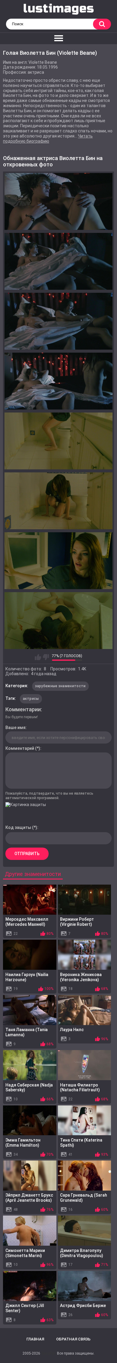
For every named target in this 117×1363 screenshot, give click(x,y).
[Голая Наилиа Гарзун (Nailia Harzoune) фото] (29, 955)
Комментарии (23, 709)
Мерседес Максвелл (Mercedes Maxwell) (26, 922)
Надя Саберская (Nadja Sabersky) (29, 1088)
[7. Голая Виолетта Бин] (58, 560)
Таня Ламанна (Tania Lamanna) (26, 1032)
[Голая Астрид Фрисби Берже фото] (84, 1286)
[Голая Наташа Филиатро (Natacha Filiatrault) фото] (84, 1065)
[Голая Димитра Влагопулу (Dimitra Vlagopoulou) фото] (84, 1231)
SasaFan (48, 1353)
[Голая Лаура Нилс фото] (84, 1010)
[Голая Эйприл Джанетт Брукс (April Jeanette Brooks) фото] (29, 1176)
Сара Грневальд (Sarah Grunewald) (83, 1198)
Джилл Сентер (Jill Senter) (24, 1308)
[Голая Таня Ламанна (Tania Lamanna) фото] (29, 1010)
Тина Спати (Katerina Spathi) (81, 1143)
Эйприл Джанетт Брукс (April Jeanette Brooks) (29, 1198)
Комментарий (19, 748)
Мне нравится (38, 657)
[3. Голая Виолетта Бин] (58, 321)
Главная (35, 1339)
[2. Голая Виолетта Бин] (58, 261)
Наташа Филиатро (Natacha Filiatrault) (80, 1088)
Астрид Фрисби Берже (83, 1305)
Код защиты (18, 827)
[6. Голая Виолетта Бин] (58, 500)
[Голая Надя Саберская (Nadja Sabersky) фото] (29, 1065)
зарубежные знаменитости (60, 686)
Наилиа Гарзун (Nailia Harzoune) (26, 977)
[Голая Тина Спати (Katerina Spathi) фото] (84, 1120)
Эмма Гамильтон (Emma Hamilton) (22, 1143)
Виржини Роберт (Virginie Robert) (77, 922)
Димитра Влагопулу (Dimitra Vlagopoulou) (81, 1253)
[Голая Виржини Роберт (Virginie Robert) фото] (84, 900)
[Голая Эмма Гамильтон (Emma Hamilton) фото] (29, 1120)
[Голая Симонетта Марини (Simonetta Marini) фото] (29, 1231)
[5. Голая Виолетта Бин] (58, 441)
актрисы (31, 699)
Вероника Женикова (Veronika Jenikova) (81, 977)
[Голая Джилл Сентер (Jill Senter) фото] (29, 1286)
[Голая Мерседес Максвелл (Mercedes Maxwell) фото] (29, 900)
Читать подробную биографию (48, 139)
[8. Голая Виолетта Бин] (58, 620)
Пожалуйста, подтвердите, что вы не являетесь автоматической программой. (49, 795)
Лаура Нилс (72, 1029)
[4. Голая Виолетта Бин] (58, 381)
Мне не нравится (46, 657)
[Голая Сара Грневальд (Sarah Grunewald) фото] (84, 1176)
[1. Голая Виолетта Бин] (58, 201)
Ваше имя (15, 727)
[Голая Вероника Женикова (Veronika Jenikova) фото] (84, 955)
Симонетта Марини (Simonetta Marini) (25, 1253)
